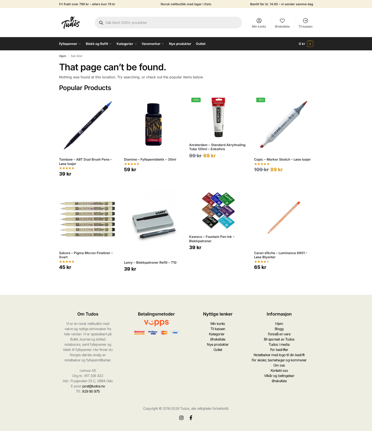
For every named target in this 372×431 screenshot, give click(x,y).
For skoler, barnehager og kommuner (279, 360)
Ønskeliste (282, 26)
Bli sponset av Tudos (279, 339)
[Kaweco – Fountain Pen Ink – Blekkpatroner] (218, 210)
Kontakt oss (279, 370)
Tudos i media (279, 344)
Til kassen (305, 26)
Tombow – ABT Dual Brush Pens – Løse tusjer (85, 161)
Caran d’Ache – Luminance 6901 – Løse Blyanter (280, 255)
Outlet (217, 349)
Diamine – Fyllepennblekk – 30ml (150, 159)
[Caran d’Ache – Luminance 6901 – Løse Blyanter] (283, 218)
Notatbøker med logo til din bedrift (279, 355)
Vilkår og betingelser (279, 375)
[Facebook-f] (190, 417)
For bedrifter (279, 349)
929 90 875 (91, 391)
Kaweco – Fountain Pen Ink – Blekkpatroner (212, 239)
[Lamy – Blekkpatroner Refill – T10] (153, 223)
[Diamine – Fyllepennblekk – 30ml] (153, 124)
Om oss (279, 365)
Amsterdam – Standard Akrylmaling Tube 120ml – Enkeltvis (217, 147)
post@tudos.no (93, 386)
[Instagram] (181, 417)
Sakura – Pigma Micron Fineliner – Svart (86, 255)
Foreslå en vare (279, 334)
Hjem (62, 56)
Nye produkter (217, 344)
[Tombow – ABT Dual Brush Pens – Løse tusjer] (88, 124)
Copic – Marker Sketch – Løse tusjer (282, 159)
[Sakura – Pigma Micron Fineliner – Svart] (88, 218)
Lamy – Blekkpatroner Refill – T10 (150, 262)
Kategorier (216, 334)
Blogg (279, 329)
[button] (306, 43)
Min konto (259, 26)
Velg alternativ (88, 184)
